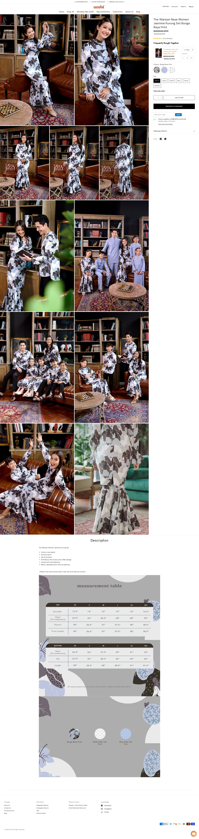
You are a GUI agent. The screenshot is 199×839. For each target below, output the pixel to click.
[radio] (156, 70)
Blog (138, 12)
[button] (194, 834)
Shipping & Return (160, 131)
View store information (165, 124)
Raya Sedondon (103, 12)
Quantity (184, 54)
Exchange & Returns (42, 808)
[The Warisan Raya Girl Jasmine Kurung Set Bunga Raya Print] (158, 53)
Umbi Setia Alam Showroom (77, 808)
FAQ (37, 811)
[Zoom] (37, 69)
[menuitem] (62, 11)
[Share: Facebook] (161, 139)
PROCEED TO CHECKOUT (174, 106)
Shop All (70, 12)
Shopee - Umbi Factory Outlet (78, 805)
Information (40, 802)
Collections (118, 12)
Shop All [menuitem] (81, 17)
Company (7, 802)
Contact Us (7, 808)
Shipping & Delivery (42, 805)
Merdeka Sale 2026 (85, 12)
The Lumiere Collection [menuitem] (123, 17)
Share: (155, 139)
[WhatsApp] (165, 139)
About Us (129, 12)
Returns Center (41, 813)
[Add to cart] (179, 97)
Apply (178, 115)
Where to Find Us (74, 802)
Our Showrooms (9, 811)
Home (61, 12)
